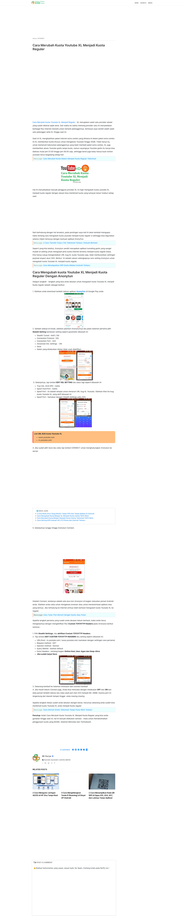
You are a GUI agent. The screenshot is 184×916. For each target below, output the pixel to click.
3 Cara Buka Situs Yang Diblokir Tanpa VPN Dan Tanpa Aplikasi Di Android (65, 514)
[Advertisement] (92, 20)
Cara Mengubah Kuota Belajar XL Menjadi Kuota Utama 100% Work (63, 516)
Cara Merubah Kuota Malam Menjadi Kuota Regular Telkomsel (69, 159)
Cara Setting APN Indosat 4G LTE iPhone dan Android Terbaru (61, 520)
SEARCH (143, 3)
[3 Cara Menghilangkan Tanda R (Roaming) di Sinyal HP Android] (74, 781)
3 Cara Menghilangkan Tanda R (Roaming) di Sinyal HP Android (73, 795)
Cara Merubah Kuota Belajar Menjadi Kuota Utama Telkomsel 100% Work (65, 518)
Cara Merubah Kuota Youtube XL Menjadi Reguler (54, 122)
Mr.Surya (47, 756)
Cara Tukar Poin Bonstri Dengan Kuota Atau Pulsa (64, 615)
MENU (150, 3)
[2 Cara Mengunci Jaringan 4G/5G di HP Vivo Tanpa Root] (46, 781)
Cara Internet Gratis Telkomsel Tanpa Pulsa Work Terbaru (67, 710)
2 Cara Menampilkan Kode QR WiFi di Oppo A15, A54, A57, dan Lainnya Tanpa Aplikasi (101, 795)
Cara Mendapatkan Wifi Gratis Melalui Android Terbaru (66, 265)
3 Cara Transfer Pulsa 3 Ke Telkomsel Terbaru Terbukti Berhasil (70, 243)
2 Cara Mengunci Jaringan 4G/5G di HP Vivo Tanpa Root (45, 794)
